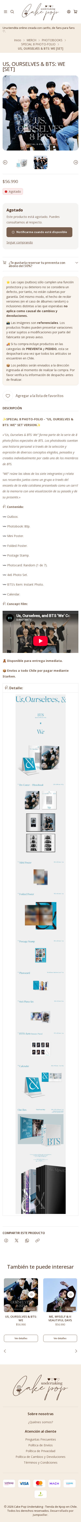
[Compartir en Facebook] (6, 1241)
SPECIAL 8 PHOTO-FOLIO (38, 44)
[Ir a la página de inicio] (40, 11)
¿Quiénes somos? (40, 1422)
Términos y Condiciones (40, 1462)
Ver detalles (20, 1338)
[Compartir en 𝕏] (16, 1241)
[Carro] (75, 11)
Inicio (17, 40)
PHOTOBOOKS (52, 40)
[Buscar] (12, 11)
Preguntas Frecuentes (40, 1439)
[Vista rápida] (31, 1294)
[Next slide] (75, 162)
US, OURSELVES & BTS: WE (21, 1318)
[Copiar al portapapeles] (37, 1241)
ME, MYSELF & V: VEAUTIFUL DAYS (60, 1318)
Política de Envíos (40, 1445)
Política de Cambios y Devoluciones (40, 1457)
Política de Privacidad (40, 1451)
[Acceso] (69, 11)
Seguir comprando (19, 242)
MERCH (31, 40)
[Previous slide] (6, 162)
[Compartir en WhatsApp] (27, 1241)
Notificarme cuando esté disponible (41, 232)
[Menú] (5, 11)
